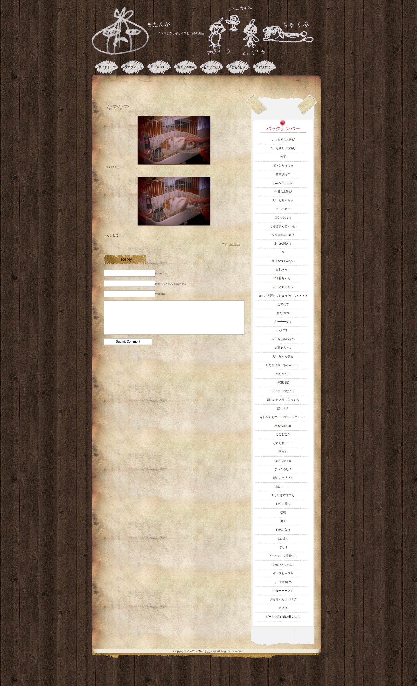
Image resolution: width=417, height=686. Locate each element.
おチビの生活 (186, 67)
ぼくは (283, 547)
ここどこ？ (283, 434)
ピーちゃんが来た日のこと (283, 616)
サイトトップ (107, 67)
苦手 (283, 157)
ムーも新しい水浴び (283, 148)
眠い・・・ (283, 486)
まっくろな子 (283, 469)
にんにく (265, 67)
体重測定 (283, 382)
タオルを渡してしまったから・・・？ (283, 295)
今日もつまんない (283, 261)
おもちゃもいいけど (283, 599)
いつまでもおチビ (283, 139)
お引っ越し (283, 504)
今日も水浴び (283, 191)
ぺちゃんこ (283, 373)
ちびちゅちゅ (283, 460)
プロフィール (133, 67)
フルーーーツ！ (283, 590)
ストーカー (283, 209)
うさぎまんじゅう (283, 235)
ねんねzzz (283, 313)
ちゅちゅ (234, 244)
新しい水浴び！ (283, 478)
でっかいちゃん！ (283, 564)
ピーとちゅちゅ (283, 200)
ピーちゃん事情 (283, 356)
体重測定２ (283, 174)
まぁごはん (238, 67)
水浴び (283, 608)
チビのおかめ (283, 582)
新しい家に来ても (283, 495)
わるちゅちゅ (283, 425)
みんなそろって (283, 183)
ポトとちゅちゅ (283, 165)
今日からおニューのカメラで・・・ (283, 417)
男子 (283, 521)
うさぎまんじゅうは (283, 226)
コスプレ (283, 330)
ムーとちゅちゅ (283, 287)
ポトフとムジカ (283, 573)
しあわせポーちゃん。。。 (283, 365)
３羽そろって (283, 347)
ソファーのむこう (283, 391)
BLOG (160, 67)
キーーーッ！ (283, 321)
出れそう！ (283, 269)
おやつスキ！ (283, 217)
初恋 (283, 512)
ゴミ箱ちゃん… (283, 278)
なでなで (118, 106)
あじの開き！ (283, 243)
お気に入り (283, 530)
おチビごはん (212, 67)
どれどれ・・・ (283, 443)
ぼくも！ (283, 408)
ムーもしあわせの (283, 339)
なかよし (283, 538)
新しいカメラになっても (283, 399)
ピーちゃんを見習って (283, 556)
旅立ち (283, 451)
